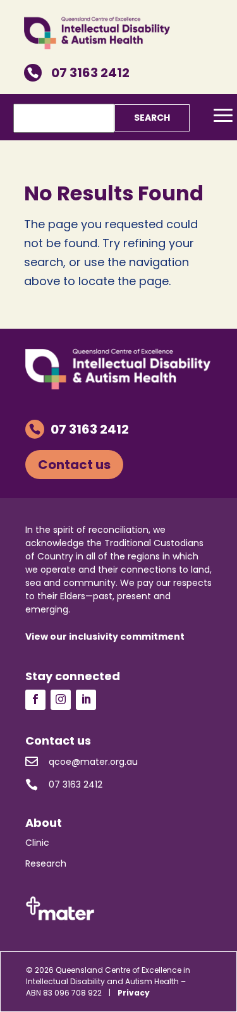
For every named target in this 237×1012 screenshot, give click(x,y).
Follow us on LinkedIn (86, 700)
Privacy (134, 992)
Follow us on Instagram (61, 700)
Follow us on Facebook (35, 700)
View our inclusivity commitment (105, 636)
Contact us (74, 464)
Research (45, 863)
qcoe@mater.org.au (81, 761)
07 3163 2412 (78, 73)
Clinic (37, 842)
